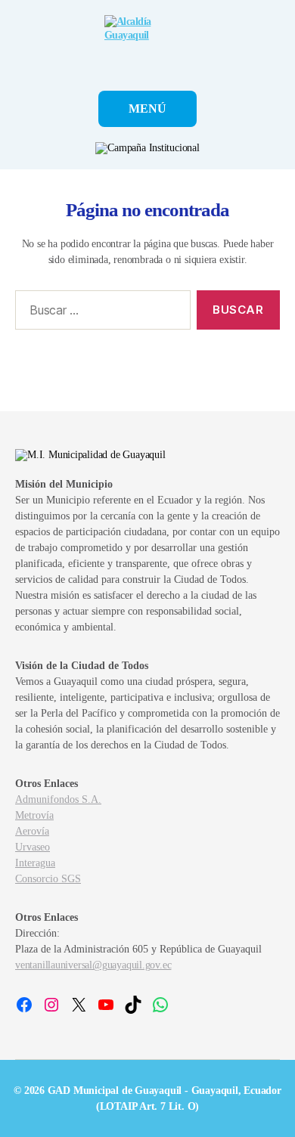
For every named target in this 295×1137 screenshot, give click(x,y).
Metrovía (34, 815)
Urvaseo (32, 847)
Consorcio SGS (48, 879)
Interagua (35, 863)
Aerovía (32, 831)
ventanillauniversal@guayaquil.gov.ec (93, 965)
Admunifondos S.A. (58, 799)
